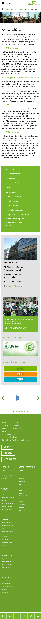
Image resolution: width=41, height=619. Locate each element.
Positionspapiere (6, 506)
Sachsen (21, 501)
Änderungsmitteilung (7, 561)
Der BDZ (10, 9)
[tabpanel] (20, 398)
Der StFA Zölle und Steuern (11, 132)
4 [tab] (18, 411)
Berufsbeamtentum (7, 503)
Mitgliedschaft (8, 556)
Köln (20, 487)
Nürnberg (22, 493)
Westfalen (22, 507)
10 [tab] (27, 411)
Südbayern (22, 504)
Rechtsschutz (5, 581)
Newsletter (4, 528)
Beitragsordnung (6, 564)
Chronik (3, 478)
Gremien (20, 9)
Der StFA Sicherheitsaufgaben (12, 105)
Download (4, 592)
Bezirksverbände (27, 467)
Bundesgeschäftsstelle (8, 476)
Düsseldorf (22, 478)
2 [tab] (15, 411)
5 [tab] (19, 411)
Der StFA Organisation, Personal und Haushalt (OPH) (20, 78)
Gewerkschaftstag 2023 (14, 337)
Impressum (8, 453)
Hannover (22, 481)
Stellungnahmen (6, 509)
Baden (21, 470)
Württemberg (23, 510)
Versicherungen (6, 583)
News (3, 545)
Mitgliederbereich (6, 567)
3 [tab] (16, 411)
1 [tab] (13, 411)
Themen (4, 489)
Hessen (21, 484)
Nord (20, 490)
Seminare (4, 589)
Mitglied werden (6, 559)
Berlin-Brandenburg (25, 473)
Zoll (2, 492)
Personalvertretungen (8, 473)
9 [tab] (26, 411)
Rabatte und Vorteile (7, 586)
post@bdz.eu (16, 286)
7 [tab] (23, 411)
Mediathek (4, 540)
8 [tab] (24, 411)
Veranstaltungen (6, 542)
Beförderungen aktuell (8, 525)
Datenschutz (10, 459)
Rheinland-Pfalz (24, 496)
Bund (20, 476)
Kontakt (7, 447)
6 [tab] (21, 411)
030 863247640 (12, 434)
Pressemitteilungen (7, 531)
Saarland (21, 499)
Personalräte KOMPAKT (15, 362)
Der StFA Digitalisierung (10, 48)
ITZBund (4, 495)
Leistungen (6, 578)
